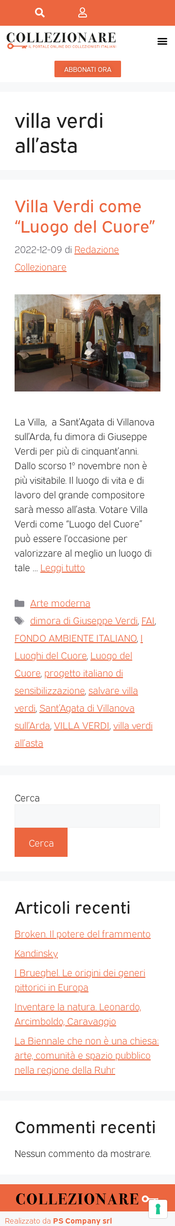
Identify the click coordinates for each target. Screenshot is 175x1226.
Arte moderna (60, 602)
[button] (162, 41)
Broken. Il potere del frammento (83, 933)
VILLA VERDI (81, 724)
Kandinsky (36, 952)
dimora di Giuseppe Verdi (84, 619)
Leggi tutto (62, 567)
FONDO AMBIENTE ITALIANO (76, 637)
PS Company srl (82, 1220)
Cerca (27, 797)
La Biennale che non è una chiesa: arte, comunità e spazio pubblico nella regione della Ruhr (87, 1054)
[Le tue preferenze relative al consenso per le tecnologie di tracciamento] (158, 1209)
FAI (148, 619)
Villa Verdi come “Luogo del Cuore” (85, 215)
